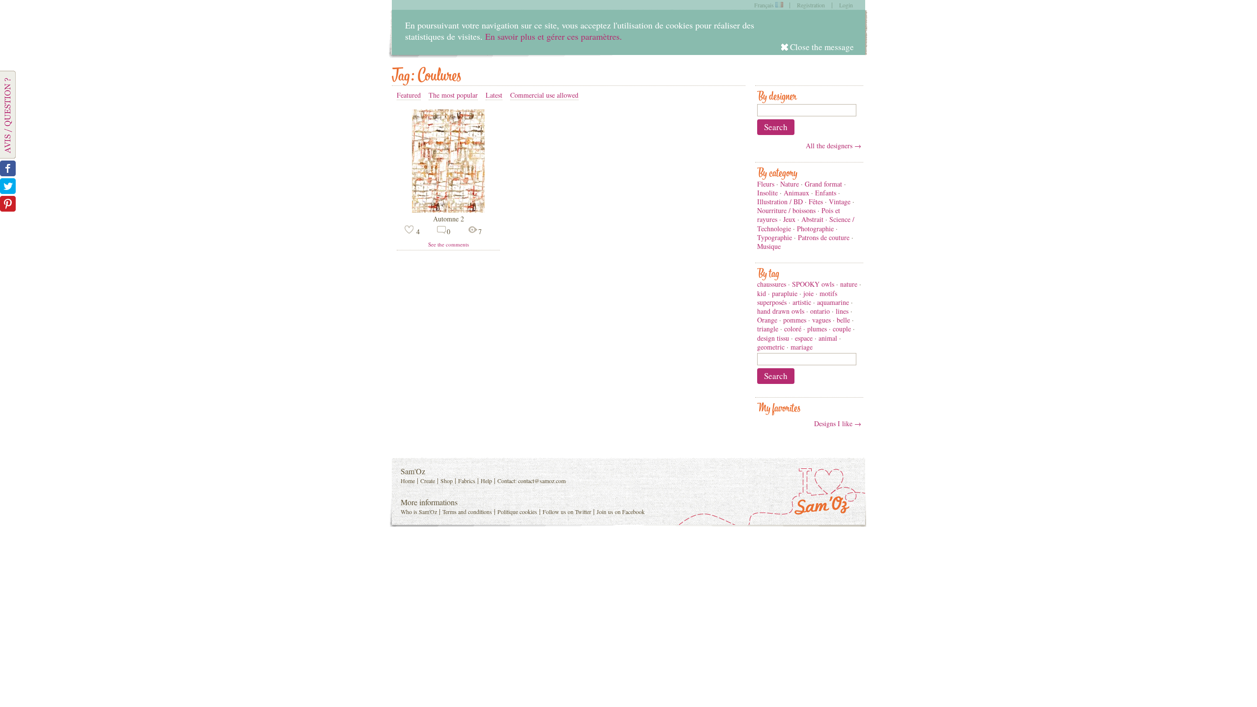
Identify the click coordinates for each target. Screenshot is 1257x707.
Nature (789, 184)
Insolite (767, 192)
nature (848, 284)
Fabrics (466, 481)
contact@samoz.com (542, 481)
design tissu (773, 338)
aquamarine (833, 302)
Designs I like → (837, 423)
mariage (802, 347)
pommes (794, 320)
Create (427, 481)
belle (843, 320)
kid (761, 293)
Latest (494, 95)
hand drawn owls (780, 311)
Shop (446, 481)
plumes (817, 328)
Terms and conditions (467, 512)
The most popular (453, 95)
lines (842, 311)
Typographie (774, 237)
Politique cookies (517, 512)
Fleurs (765, 184)
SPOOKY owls (813, 284)
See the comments (448, 244)
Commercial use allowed (544, 95)
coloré (792, 328)
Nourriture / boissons (786, 210)
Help (486, 481)
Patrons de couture (823, 237)
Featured (409, 95)
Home (408, 481)
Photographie (815, 228)
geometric (771, 347)
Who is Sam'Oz (419, 512)
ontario (820, 311)
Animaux (796, 192)
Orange (767, 320)
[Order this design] (448, 210)
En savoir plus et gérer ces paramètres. (553, 36)
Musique (769, 246)
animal (828, 338)
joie (808, 293)
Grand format (823, 184)
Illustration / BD (780, 201)
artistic (801, 302)
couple (842, 328)
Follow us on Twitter (567, 512)
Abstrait (812, 219)
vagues (821, 320)
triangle (767, 328)
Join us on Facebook (621, 512)
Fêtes (816, 201)
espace (804, 338)
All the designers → (833, 145)
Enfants (825, 192)
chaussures (771, 284)
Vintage (839, 201)
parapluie (784, 293)
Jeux (789, 219)
